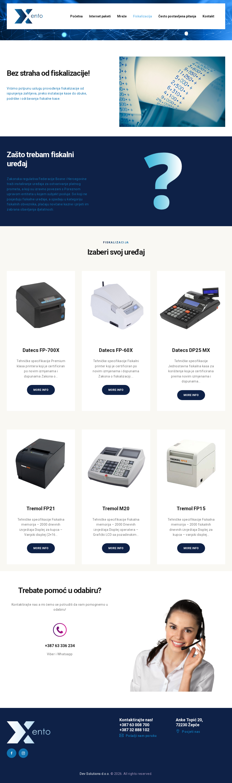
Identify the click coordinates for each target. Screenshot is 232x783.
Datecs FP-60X (116, 350)
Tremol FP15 (191, 508)
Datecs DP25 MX (191, 350)
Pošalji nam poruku (141, 736)
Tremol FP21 (41, 508)
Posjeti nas (191, 731)
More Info (40, 390)
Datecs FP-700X (41, 350)
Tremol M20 (116, 508)
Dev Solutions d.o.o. (95, 774)
